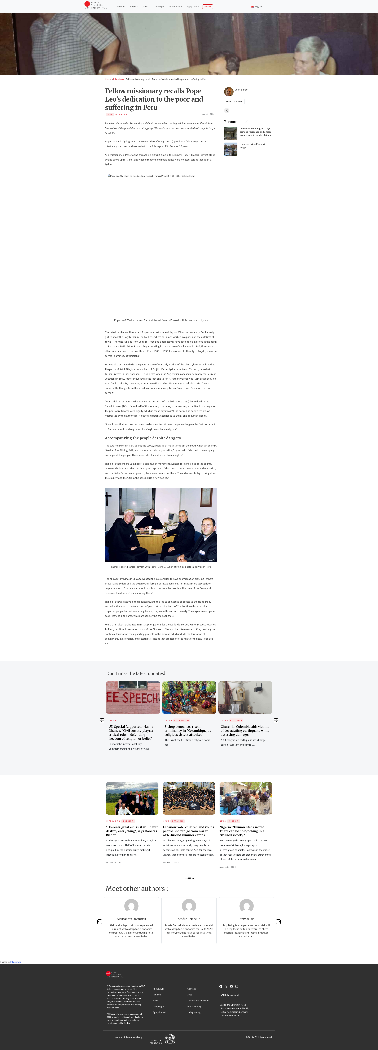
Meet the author (234, 101)
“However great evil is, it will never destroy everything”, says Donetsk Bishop (132, 831)
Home (108, 79)
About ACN (158, 988)
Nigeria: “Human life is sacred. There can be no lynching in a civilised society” (242, 831)
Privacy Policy (194, 1006)
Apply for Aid (193, 6)
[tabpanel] (133, 717)
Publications (175, 6)
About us (121, 6)
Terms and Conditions (198, 1000)
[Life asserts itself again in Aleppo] (230, 149)
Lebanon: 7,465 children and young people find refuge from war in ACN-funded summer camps (188, 831)
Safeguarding (194, 1012)
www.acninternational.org (128, 1037)
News (146, 6)
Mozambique (125, 720)
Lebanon (177, 821)
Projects (134, 6)
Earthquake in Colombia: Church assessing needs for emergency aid (245, 730)
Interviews (118, 79)
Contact (191, 988)
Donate (207, 6)
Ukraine (128, 821)
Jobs (189, 994)
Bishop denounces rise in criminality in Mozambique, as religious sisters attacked (132, 730)
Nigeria (233, 821)
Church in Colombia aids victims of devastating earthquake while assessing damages (189, 730)
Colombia (180, 720)
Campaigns (158, 6)
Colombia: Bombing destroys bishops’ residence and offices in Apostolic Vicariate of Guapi (255, 132)
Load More (189, 878)
